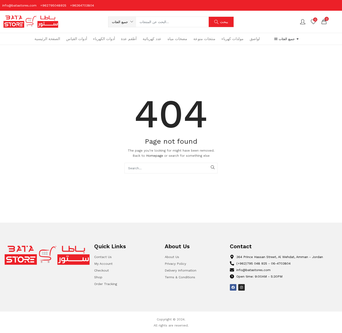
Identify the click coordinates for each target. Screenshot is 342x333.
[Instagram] (241, 287)
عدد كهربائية (152, 39)
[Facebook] (233, 287)
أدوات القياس (76, 39)
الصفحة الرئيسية (47, 39)
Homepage (154, 155)
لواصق (255, 39)
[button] (122, 22)
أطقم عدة (129, 39)
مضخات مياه (177, 39)
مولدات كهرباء (232, 39)
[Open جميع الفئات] (297, 39)
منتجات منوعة (204, 39)
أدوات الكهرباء (104, 39)
